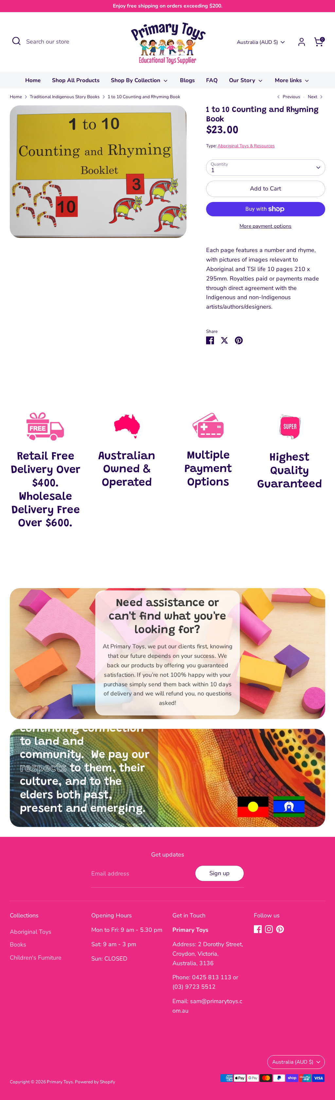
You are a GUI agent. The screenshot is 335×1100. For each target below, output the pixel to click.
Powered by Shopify (95, 1082)
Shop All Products (75, 80)
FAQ (212, 80)
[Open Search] (16, 40)
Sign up (219, 873)
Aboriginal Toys (30, 932)
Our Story (243, 80)
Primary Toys (60, 1082)
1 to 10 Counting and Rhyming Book (144, 97)
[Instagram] (269, 929)
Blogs (187, 80)
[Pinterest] (280, 929)
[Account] (301, 41)
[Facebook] (258, 929)
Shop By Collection (136, 80)
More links (289, 80)
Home (33, 80)
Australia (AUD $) (257, 42)
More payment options (265, 226)
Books (18, 944)
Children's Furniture (36, 958)
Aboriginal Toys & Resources (246, 146)
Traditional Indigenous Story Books (65, 97)
